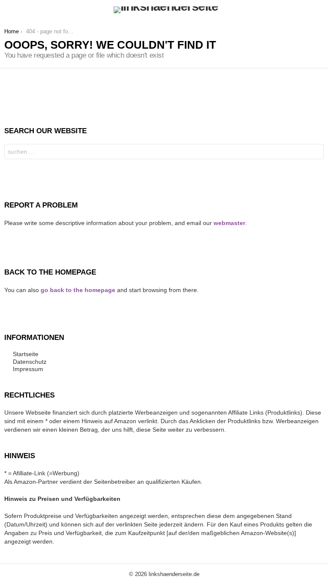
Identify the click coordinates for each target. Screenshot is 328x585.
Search (315, 152)
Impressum (28, 369)
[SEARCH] (318, 9)
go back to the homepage (78, 290)
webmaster (229, 222)
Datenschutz (30, 361)
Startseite (25, 354)
